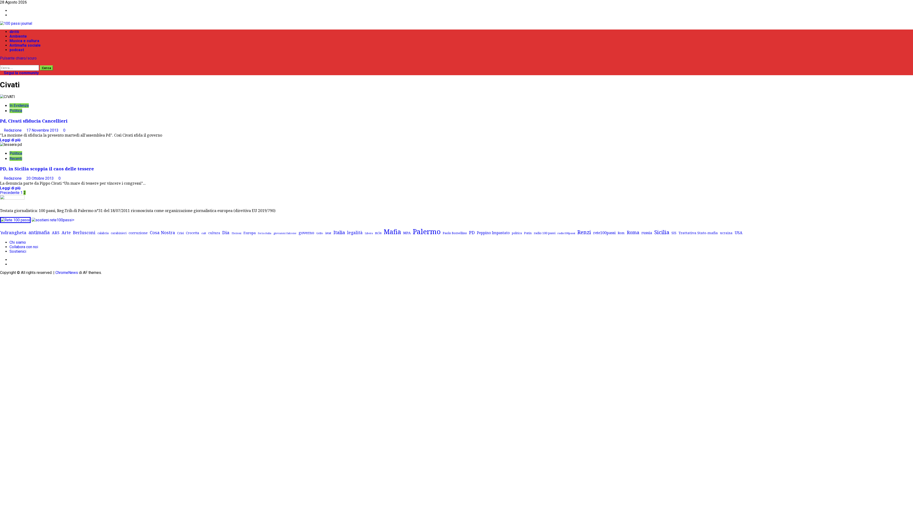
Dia (225, 232)
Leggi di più (10, 140)
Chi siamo (18, 242)
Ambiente (18, 36)
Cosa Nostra (162, 232)
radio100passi (566, 233)
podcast (17, 50)
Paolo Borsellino (455, 233)
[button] (1, 62)
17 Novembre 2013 (42, 130)
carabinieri (118, 233)
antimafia (39, 232)
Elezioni (236, 233)
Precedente (9, 192)
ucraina (726, 233)
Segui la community (21, 73)
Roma (633, 232)
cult (203, 233)
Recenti (16, 158)
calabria (103, 233)
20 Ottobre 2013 (40, 178)
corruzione (138, 232)
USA (738, 232)
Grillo (319, 233)
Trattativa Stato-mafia (698, 232)
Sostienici (18, 251)
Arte (66, 232)
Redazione (13, 130)
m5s (378, 233)
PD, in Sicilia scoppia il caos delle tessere (47, 169)
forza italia (264, 233)
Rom (621, 233)
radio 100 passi (544, 233)
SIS (673, 233)
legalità (355, 232)
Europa (249, 232)
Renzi (584, 232)
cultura (214, 233)
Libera (369, 233)
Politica (16, 111)
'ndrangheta (13, 232)
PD (472, 232)
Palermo (427, 231)
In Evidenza (19, 105)
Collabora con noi (24, 247)
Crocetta (192, 233)
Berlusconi (84, 232)
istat (328, 233)
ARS (55, 232)
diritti (14, 32)
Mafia (392, 231)
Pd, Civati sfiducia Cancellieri (34, 121)
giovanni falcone (284, 233)
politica (517, 233)
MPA (407, 232)
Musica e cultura (24, 41)
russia (646, 232)
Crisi (180, 233)
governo (306, 232)
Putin (528, 233)
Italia (339, 232)
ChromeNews (66, 272)
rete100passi (604, 232)
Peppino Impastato (493, 232)
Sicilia (661, 232)
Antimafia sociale (25, 45)
